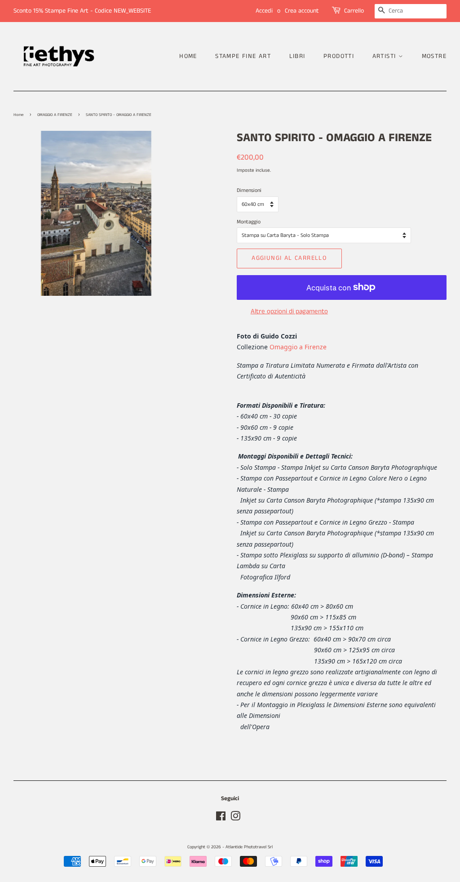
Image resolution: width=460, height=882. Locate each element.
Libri (297, 56)
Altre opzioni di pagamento (289, 311)
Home (188, 56)
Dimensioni (249, 190)
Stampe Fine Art (243, 56)
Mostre (434, 56)
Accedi (264, 10)
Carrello (354, 10)
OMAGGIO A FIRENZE (54, 115)
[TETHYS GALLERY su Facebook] (221, 818)
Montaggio (249, 222)
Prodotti (338, 56)
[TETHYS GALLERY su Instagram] (235, 818)
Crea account (302, 10)
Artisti (385, 56)
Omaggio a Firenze (298, 347)
